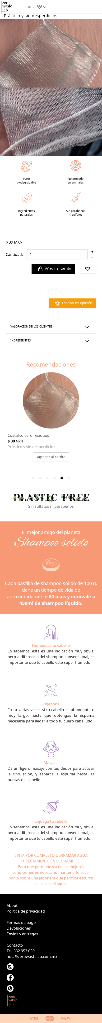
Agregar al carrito (51, 457)
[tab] (33, 478)
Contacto (15, 945)
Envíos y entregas (22, 933)
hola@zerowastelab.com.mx (32, 956)
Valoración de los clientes (31, 326)
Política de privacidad (26, 911)
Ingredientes (20, 340)
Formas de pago (21, 922)
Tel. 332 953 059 (21, 950)
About (12, 905)
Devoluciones (19, 928)
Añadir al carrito (58, 268)
